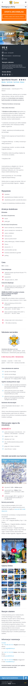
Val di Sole (16, 82)
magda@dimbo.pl (10, 648)
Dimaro (22, 82)
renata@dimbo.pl (9, 661)
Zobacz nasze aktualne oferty (14, 16)
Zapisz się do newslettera (10, 678)
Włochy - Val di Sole (7, 82)
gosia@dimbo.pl (9, 656)
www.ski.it (17, 509)
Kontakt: (4, 643)
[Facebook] (25, 678)
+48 (8, 644)
